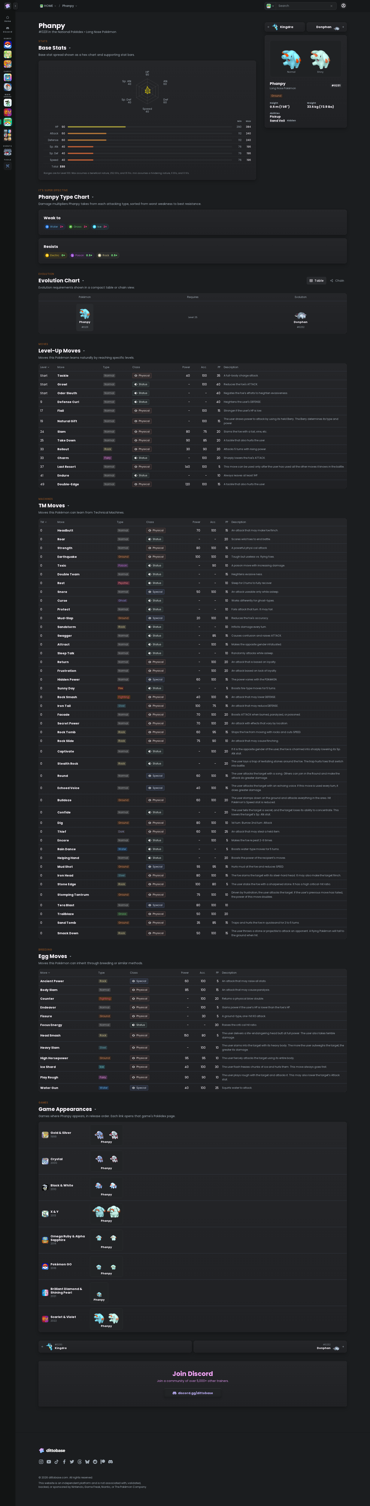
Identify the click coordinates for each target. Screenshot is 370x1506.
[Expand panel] (15, 6)
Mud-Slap (65, 618)
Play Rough (49, 1077)
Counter (47, 999)
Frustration (66, 671)
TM (42, 522)
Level (43, 367)
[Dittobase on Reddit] (95, 1461)
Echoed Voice (68, 788)
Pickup (275, 116)
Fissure (46, 1016)
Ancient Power (52, 981)
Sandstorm (66, 627)
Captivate (65, 751)
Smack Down (67, 933)
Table (319, 280)
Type (106, 367)
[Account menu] (343, 5)
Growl (62, 384)
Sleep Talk (65, 653)
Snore (62, 592)
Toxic (61, 565)
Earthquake (67, 557)
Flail (60, 411)
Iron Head (65, 875)
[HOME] (8, 122)
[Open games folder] (7, 135)
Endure (63, 475)
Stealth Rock (67, 763)
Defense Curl (68, 402)
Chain (339, 280)
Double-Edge (68, 484)
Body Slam (48, 990)
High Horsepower (54, 1058)
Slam (61, 431)
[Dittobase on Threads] (79, 1461)
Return (63, 662)
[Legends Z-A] (8, 103)
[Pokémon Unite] (8, 64)
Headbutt (65, 530)
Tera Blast (65, 905)
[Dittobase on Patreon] (102, 1461)
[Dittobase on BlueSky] (87, 1461)
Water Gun (49, 1088)
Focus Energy (51, 1025)
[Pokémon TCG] (8, 87)
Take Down (66, 440)
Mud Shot (65, 867)
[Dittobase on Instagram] (41, 1461)
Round (62, 776)
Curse (62, 600)
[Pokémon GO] (8, 45)
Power (186, 367)
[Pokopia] (8, 54)
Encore (63, 840)
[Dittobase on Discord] (110, 1461)
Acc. (204, 367)
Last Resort (66, 467)
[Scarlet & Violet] (8, 112)
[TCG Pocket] (8, 77)
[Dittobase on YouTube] (48, 1461)
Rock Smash (67, 697)
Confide (64, 812)
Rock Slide (65, 741)
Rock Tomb (66, 732)
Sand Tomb (66, 923)
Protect (63, 609)
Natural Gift (67, 421)
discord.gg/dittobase (195, 1393)
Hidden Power (68, 679)
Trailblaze (65, 914)
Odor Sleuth (67, 393)
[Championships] (8, 152)
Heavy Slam (49, 1047)
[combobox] (306, 6)
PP (219, 367)
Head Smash (50, 1035)
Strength (64, 548)
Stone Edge (66, 884)
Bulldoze (64, 800)
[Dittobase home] (7, 6)
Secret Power (68, 723)
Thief (61, 831)
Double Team (68, 574)
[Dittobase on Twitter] (72, 1461)
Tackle (63, 375)
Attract (63, 644)
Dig (60, 823)
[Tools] (8, 166)
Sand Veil (283, 121)
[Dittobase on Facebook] (64, 1461)
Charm (63, 458)
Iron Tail (64, 706)
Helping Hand (68, 858)
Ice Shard (48, 1067)
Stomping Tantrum (73, 895)
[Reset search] (331, 6)
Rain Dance (66, 849)
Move (60, 367)
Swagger (64, 636)
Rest (61, 583)
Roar (61, 539)
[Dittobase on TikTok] (56, 1461)
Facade (63, 714)
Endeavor (48, 1007)
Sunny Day (66, 688)
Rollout (63, 449)
